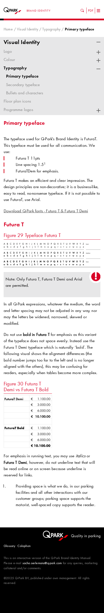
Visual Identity (27, 29)
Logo (8, 51)
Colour (9, 59)
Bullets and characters (24, 93)
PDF (90, 10)
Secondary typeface (23, 84)
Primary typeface (22, 76)
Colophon (23, 546)
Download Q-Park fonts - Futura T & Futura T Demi (46, 211)
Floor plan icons (17, 101)
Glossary (9, 546)
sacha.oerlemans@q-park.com (42, 563)
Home (8, 29)
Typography (51, 29)
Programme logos (18, 109)
